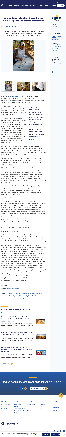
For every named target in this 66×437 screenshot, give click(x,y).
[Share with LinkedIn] (7, 26)
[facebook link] (61, 431)
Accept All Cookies (56, 434)
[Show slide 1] (8, 86)
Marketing (21, 296)
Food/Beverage (25, 293)
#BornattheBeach (56, 44)
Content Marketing (13, 298)
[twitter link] (51, 431)
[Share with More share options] (21, 26)
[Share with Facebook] (13, 26)
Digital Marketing (34, 293)
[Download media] (38, 76)
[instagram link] (64, 431)
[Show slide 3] (39, 86)
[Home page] (6, 5)
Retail (10, 296)
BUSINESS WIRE (13, 96)
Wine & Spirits (17, 293)
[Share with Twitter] (10, 26)
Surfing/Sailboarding (29, 296)
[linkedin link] (54, 431)
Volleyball (41, 293)
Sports (11, 293)
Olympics (15, 296)
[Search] (57, 2)
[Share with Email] (16, 26)
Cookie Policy (32, 434)
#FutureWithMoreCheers (57, 46)
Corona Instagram (58, 72)
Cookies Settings (45, 434)
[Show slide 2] (24, 86)
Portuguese (55, 39)
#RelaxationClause (56, 48)
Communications (39, 296)
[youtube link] (58, 431)
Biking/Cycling (22, 298)
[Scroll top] (61, 395)
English (54, 36)
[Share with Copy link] (18, 26)
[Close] (64, 434)
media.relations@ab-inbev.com (12, 288)
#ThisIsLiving (55, 50)
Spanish (59, 36)
